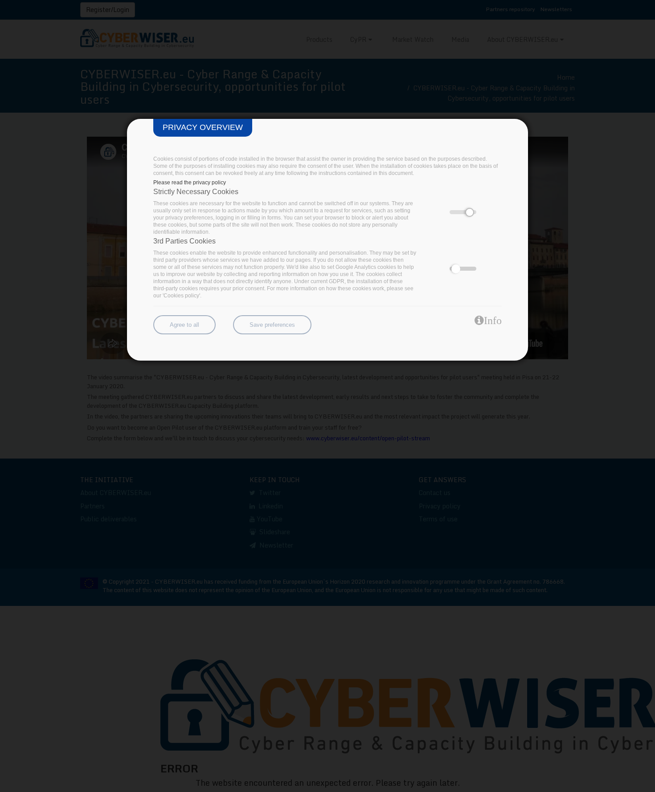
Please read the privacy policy (189, 182)
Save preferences (272, 324)
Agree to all (184, 324)
